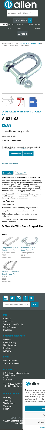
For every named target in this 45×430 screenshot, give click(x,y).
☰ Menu (22, 34)
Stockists (31, 24)
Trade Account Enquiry (13, 324)
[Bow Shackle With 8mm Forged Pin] (29, 241)
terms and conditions (19, 149)
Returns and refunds (10, 163)
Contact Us (8, 322)
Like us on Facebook (25, 298)
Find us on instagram (18, 298)
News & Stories (20, 26)
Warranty (7, 351)
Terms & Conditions (11, 363)
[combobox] (22, 13)
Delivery (6, 340)
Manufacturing (9, 345)
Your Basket (22, 20)
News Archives (9, 327)
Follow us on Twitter (12, 298)
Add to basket (16, 154)
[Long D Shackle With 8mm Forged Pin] (10, 241)
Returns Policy (9, 343)
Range (5, 43)
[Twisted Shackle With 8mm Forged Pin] (10, 265)
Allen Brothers (22, 4)
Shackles (13, 43)
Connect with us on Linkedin (5, 298)
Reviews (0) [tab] (21, 173)
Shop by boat (11, 26)
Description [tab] (7, 173)
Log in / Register (38, 26)
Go (34, 305)
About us (7, 319)
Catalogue (7, 330)
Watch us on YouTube (31, 298)
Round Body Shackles (30, 43)
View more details (9, 136)
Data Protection (10, 361)
